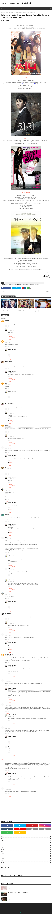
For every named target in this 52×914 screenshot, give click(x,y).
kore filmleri (11, 284)
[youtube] (50, 3)
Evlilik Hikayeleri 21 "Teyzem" (14, 887)
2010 (26, 862)
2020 (26, 840)
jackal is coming (35, 283)
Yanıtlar (7, 327)
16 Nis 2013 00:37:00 (11, 581)
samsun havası (8, 593)
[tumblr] (47, 3)
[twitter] (43, 3)
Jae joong (41, 283)
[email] (32, 829)
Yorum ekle (7, 799)
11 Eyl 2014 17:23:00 (11, 748)
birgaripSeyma (8, 361)
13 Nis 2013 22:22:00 (8, 448)
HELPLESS (23, 283)
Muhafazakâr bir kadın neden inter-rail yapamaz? (18, 892)
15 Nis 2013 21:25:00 (11, 503)
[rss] (20, 832)
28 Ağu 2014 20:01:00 (11, 689)
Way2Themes (11, 912)
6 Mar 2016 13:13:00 (8, 760)
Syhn (6, 467)
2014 (26, 853)
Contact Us (49, 912)
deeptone (7, 489)
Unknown (7, 320)
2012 (26, 858)
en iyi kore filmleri (17, 283)
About (44, 912)
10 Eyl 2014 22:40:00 (11, 737)
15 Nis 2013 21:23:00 (11, 456)
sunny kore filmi (25, 284)
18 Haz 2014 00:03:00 (11, 666)
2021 (26, 838)
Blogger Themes (21, 912)
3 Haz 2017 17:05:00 (8, 789)
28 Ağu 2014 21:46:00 (8, 705)
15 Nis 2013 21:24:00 (11, 478)
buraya (27, 142)
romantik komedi (18, 284)
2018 (26, 845)
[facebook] (41, 3)
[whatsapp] (7, 832)
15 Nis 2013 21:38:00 (11, 557)
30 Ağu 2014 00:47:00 (11, 716)
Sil (8, 334)
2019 (26, 843)
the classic (32, 284)
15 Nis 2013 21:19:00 (11, 372)
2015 (26, 851)
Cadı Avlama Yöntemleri (13, 897)
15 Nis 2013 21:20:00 (11, 393)
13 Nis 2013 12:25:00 (8, 322)
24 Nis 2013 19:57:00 (11, 643)
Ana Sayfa (3, 12)
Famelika (7, 514)
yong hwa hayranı (9, 654)
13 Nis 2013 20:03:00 (8, 384)
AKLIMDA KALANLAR (8, 283)
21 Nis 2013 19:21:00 (8, 614)
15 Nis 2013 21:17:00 (11, 330)
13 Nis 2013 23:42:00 (8, 468)
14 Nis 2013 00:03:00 (8, 515)
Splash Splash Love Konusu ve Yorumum (41, 309)
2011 (26, 860)
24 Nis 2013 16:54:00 (8, 635)
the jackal (7, 12)
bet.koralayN (8, 613)
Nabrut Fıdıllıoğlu (12, 688)
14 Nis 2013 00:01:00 (8, 490)
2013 (26, 856)
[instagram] (45, 3)
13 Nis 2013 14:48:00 (8, 342)
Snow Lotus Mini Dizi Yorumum (8, 308)
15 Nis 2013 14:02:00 (8, 594)
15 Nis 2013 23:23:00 (11, 569)
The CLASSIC (26, 257)
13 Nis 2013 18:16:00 (8, 362)
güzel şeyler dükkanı (9, 403)
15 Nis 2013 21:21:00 (11, 413)
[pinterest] (49, 3)
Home (41, 912)
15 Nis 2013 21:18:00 (11, 350)
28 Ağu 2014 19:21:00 (8, 681)
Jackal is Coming (26, 192)
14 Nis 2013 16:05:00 (8, 538)
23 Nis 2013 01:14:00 (11, 623)
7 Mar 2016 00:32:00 (11, 774)
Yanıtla (13, 337)
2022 (26, 836)
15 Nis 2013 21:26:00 (11, 525)
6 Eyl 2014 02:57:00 (7, 728)
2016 (26, 849)
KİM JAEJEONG (5, 284)
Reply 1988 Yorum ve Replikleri (25, 308)
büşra (6, 383)
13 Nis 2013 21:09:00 (8, 426)
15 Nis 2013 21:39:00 (11, 602)
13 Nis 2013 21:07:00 (8, 405)
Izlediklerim (29, 283)
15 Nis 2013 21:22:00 (11, 436)
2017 (26, 847)
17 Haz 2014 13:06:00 (8, 655)
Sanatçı (6, 758)
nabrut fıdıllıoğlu (5, 20)
